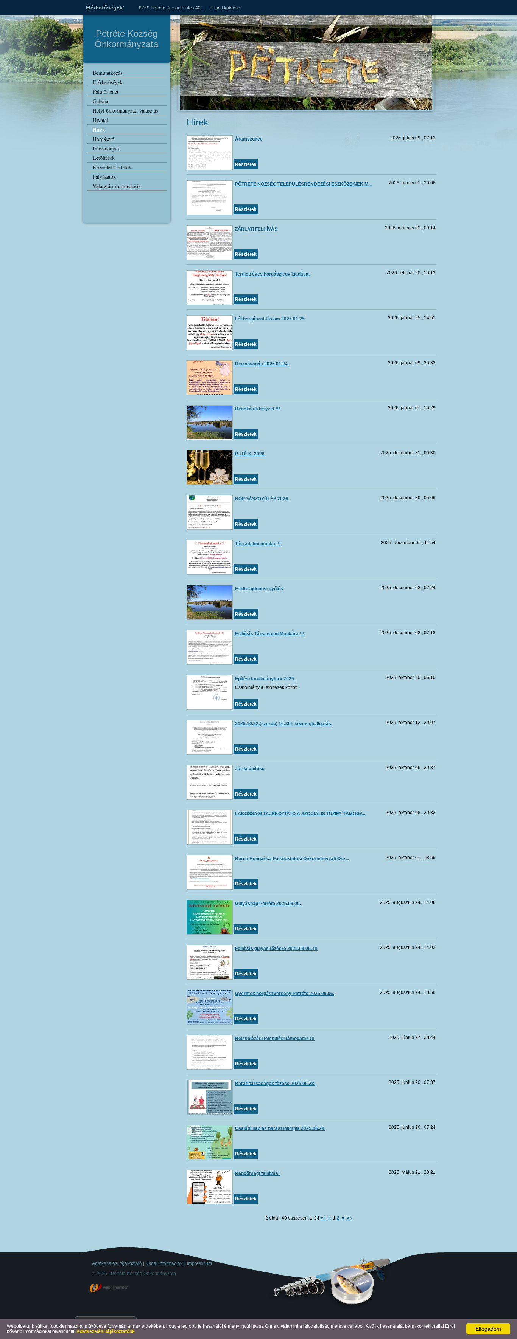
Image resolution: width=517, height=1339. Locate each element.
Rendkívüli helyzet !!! (257, 409)
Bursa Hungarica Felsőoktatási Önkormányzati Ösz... (292, 858)
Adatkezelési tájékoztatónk (105, 1331)
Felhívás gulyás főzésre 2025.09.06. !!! (276, 948)
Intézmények (106, 148)
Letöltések (104, 157)
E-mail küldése (225, 8)
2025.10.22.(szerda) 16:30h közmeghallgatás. (283, 723)
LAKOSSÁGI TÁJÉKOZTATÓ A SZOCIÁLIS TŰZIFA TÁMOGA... (300, 813)
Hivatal (100, 120)
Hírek (99, 129)
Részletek (246, 164)
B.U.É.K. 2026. (250, 454)
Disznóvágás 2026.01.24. (262, 364)
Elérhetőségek (108, 82)
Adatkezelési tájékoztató (117, 1263)
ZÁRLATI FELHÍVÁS (256, 229)
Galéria (100, 101)
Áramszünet (248, 139)
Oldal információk (164, 1263)
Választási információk (117, 186)
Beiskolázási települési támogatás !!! (275, 1038)
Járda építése (250, 768)
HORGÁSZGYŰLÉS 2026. (262, 499)
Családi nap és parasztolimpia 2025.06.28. (280, 1128)
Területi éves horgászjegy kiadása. (272, 274)
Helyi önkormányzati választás (125, 110)
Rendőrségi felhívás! (257, 1173)
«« (323, 1218)
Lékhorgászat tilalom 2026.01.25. (270, 319)
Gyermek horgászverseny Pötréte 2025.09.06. (284, 993)
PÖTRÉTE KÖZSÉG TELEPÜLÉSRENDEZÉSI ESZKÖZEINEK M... (303, 184)
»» (349, 1218)
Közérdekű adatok (112, 167)
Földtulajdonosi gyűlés (259, 588)
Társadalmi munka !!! (258, 543)
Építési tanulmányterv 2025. (265, 678)
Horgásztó (103, 138)
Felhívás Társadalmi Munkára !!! (269, 633)
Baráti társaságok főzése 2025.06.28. (275, 1083)
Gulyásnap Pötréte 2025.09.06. (268, 903)
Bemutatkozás (107, 72)
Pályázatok (104, 176)
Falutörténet (105, 91)
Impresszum (199, 1263)
